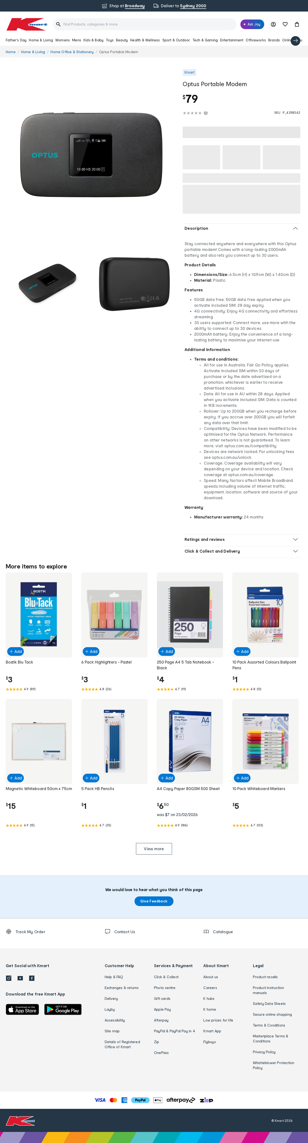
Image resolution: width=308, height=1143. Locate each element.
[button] (297, 24)
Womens (62, 40)
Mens (76, 40)
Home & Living (41, 40)
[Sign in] (273, 24)
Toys (110, 40)
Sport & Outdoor (176, 40)
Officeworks (256, 40)
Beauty (122, 40)
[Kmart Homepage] (26, 24)
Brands (274, 40)
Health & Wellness (145, 40)
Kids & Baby (93, 40)
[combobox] (145, 24)
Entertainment (231, 40)
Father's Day (16, 40)
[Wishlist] (285, 24)
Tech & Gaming (205, 40)
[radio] (91, 154)
